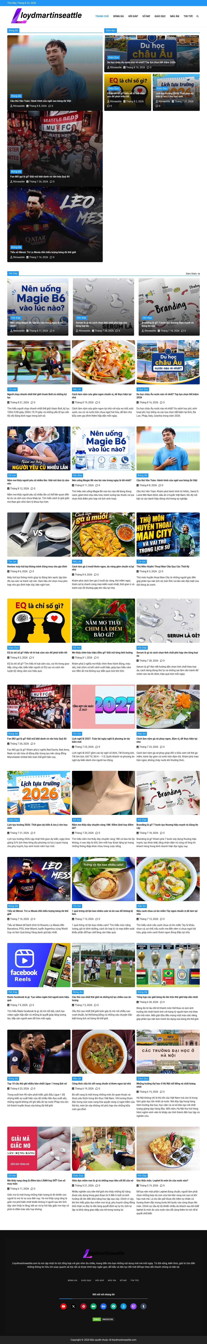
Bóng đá (118, 16)
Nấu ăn (174, 16)
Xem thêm (191, 273)
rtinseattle (19, 106)
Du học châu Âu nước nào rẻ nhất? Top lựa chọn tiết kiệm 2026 (141, 62)
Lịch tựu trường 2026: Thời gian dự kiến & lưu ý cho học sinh (175, 95)
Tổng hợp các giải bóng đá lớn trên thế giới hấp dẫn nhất (167, 997)
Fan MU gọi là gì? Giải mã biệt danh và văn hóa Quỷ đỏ (40, 176)
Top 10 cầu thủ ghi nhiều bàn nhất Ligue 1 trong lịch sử (37, 1083)
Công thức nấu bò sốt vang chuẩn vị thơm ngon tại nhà (101, 1083)
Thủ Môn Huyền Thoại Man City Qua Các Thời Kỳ (163, 566)
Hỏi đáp (133, 16)
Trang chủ (102, 16)
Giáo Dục (160, 16)
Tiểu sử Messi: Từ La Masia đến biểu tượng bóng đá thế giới (43, 252)
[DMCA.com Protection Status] (103, 1319)
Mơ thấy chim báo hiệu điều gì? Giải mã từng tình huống (102, 652)
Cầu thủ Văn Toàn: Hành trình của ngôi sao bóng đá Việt (40, 101)
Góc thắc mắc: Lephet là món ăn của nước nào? (163, 1180)
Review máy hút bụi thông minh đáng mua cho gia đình (37, 566)
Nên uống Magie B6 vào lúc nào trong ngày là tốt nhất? (102, 480)
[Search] (197, 16)
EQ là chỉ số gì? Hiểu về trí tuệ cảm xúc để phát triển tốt (126, 95)
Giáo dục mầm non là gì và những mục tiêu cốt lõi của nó (103, 1180)
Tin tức (188, 16)
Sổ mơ (146, 16)
